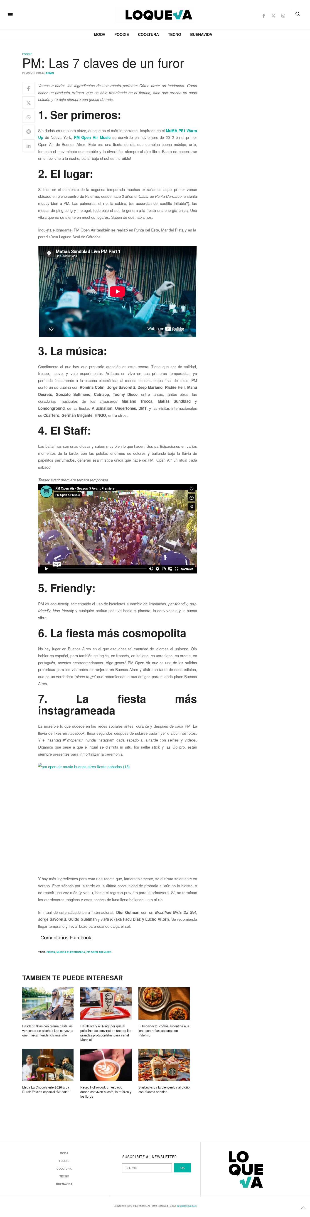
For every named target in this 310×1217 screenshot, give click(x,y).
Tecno (174, 34)
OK (182, 1168)
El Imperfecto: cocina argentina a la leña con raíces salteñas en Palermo (163, 1030)
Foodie (121, 34)
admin (50, 73)
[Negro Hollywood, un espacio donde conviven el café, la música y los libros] (106, 1065)
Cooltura (148, 34)
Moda (99, 34)
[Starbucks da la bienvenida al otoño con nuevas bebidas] (164, 1065)
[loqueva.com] (39, 14)
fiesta (51, 952)
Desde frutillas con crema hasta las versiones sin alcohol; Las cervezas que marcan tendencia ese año (47, 1030)
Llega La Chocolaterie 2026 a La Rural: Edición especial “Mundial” (45, 1089)
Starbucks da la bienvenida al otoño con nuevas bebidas (164, 1089)
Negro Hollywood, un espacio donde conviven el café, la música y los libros (105, 1092)
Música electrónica (71, 952)
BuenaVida (201, 34)
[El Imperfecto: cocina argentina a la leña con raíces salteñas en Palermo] (164, 1003)
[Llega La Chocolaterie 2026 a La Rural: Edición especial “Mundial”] (48, 1065)
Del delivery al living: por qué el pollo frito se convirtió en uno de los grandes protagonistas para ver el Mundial (105, 1033)
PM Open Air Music (98, 952)
